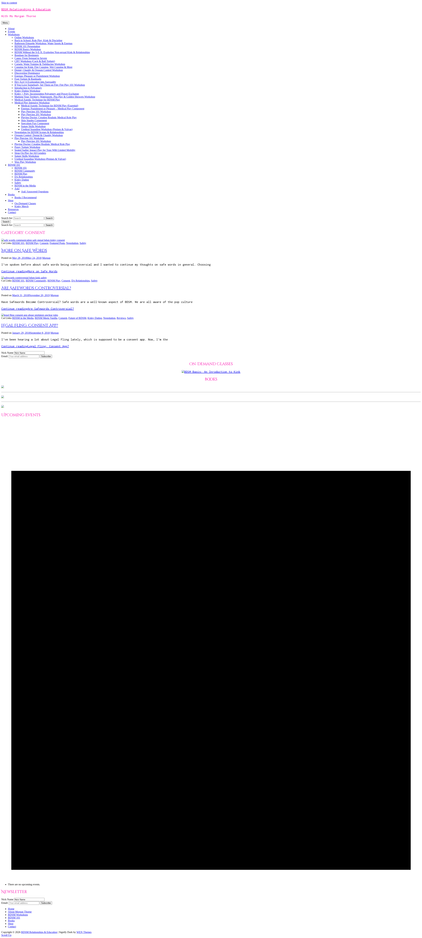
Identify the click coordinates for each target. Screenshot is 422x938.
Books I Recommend (26, 197)
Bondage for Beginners (27, 55)
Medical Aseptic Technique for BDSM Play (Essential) (49, 105)
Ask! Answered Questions (34, 191)
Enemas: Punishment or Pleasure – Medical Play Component (52, 108)
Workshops (14, 34)
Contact (12, 212)
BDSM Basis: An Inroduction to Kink (212, 371)
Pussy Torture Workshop (27, 147)
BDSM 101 (14, 164)
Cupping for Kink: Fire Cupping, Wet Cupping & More (43, 67)
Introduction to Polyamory (28, 87)
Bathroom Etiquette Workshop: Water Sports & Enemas (43, 43)
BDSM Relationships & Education (26, 9)
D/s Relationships (24, 176)
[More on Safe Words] (33, 240)
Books (11, 194)
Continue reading (29, 271)
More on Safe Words (24, 250)
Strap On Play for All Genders (30, 153)
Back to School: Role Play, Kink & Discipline (38, 40)
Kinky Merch (22, 206)
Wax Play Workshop (25, 162)
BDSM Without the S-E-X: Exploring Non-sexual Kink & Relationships (52, 52)
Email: (5, 356)
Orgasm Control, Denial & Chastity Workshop (39, 135)
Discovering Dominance (27, 73)
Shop (10, 200)
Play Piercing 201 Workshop (36, 114)
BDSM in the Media (25, 185)
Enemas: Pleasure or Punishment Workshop (37, 76)
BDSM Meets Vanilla (46, 318)
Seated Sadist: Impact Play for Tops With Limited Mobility (45, 150)
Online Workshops (24, 37)
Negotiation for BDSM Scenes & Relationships (39, 132)
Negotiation (72, 243)
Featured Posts (57, 243)
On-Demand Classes (25, 203)
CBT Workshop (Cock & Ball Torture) (35, 61)
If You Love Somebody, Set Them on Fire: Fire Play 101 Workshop (50, 84)
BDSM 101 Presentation (27, 46)
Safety (18, 182)
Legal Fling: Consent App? (29, 325)
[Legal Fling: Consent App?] (29, 315)
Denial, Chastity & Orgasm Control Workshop (39, 70)
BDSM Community (25, 170)
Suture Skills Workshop (33, 126)
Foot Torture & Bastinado (28, 79)
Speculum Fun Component (35, 123)
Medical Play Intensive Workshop (32, 102)
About (11, 28)
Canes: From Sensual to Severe (31, 58)
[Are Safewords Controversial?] (24, 277)
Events (11, 31)
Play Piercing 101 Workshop (36, 111)
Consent (44, 243)
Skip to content (9, 2)
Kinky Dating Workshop (27, 90)
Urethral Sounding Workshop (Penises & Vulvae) (47, 129)
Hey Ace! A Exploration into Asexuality (35, 82)
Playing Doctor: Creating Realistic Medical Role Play (49, 117)
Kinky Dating (22, 179)
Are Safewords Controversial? (36, 288)
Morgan (46, 258)
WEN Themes (83, 932)
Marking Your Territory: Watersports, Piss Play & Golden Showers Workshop (55, 96)
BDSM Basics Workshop (28, 49)
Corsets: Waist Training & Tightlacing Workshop (40, 64)
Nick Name (7, 352)
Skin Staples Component (34, 120)
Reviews (121, 318)
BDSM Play (21, 173)
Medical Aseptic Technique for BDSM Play (37, 99)
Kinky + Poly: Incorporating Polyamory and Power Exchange (47, 93)
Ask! (17, 188)
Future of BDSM (77, 318)
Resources (13, 209)
